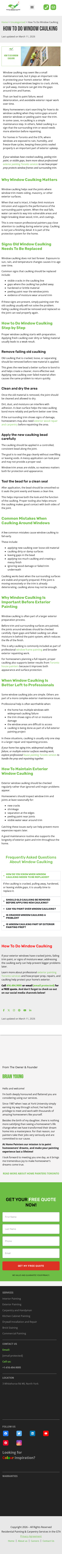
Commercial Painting (14, 1333)
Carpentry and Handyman (17, 1310)
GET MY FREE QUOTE (31, 1265)
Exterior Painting (11, 1304)
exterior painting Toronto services (21, 164)
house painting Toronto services (40, 755)
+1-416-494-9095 (11, 1367)
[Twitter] (9, 1010)
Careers (35, 1540)
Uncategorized (17, 22)
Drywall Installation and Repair (19, 1321)
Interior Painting (11, 1298)
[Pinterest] (19, 1010)
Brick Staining (10, 1327)
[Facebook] (4, 1010)
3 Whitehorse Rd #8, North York (20, 1383)
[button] (32, 7)
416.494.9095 (14, 985)
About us (22, 1540)
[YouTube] (24, 1010)
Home (5, 22)
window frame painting (29, 649)
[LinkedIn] (30, 1010)
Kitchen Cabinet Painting (16, 1316)
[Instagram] (14, 1010)
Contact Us (48, 1540)
